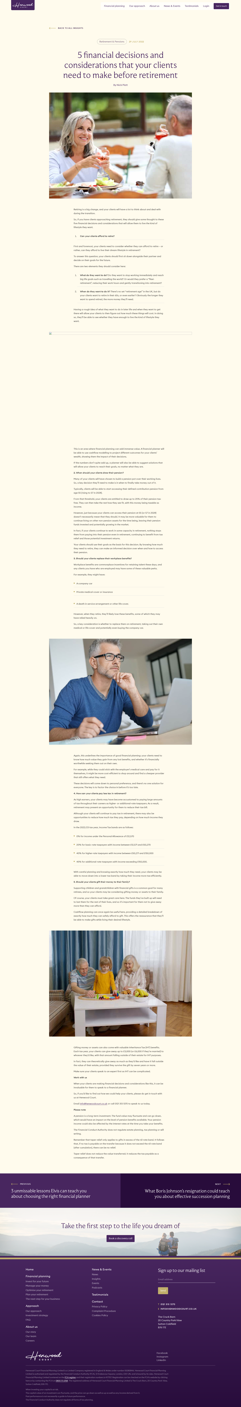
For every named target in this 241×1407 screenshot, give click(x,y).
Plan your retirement (37, 1294)
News (95, 1274)
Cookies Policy (100, 1315)
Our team (31, 1336)
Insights (96, 1278)
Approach (32, 1306)
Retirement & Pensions (111, 41)
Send (163, 1290)
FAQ (28, 1319)
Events (95, 1283)
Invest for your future (37, 1281)
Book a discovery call (120, 1238)
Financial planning (38, 1276)
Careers (30, 1340)
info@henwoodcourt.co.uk (93, 1103)
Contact (97, 1301)
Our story (31, 1331)
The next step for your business (43, 1298)
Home (30, 1269)
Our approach (34, 1311)
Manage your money (37, 1285)
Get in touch (221, 6)
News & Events (101, 1269)
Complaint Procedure (104, 1311)
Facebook (162, 1353)
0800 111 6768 (62, 1380)
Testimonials (100, 1294)
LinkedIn (161, 1360)
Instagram (162, 1356)
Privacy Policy (99, 1306)
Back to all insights (70, 28)
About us (32, 1326)
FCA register (70, 1377)
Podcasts (97, 1287)
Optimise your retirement (39, 1290)
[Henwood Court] (23, 5)
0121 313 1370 (168, 1304)
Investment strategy (37, 1315)
